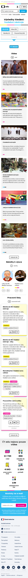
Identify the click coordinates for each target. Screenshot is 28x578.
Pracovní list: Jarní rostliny (12, 401)
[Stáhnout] (10, 332)
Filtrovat (15, 46)
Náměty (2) (6, 33)
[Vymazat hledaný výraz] (18, 11)
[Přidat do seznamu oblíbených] (24, 62)
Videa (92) (14, 29)
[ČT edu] (5, 7)
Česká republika (16, 14)
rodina (10, 14)
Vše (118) (5, 29)
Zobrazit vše (14, 257)
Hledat (23, 11)
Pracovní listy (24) (19, 33)
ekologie (23, 14)
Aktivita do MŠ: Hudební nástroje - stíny (11, 341)
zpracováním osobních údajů (17, 513)
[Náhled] (14, 332)
